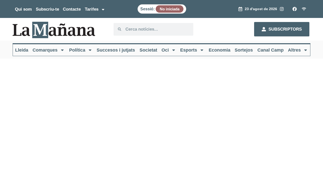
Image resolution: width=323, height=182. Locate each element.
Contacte (72, 9)
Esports (188, 50)
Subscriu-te (47, 9)
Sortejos (244, 50)
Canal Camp (270, 50)
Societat (148, 50)
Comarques (45, 50)
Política (77, 50)
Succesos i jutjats (116, 50)
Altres (294, 50)
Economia (219, 50)
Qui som (23, 9)
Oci (165, 50)
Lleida (21, 50)
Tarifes (91, 9)
